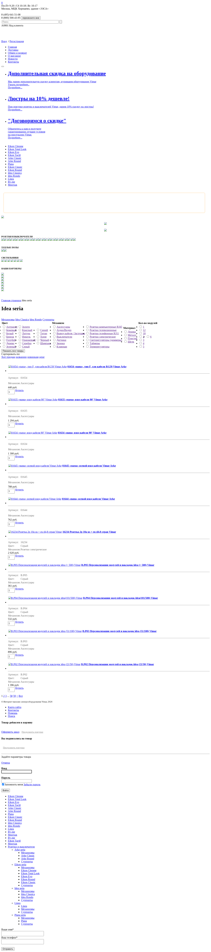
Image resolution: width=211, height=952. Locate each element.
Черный (44, 340)
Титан (43, 333)
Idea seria (19, 888)
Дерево (10, 343)
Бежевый (11, 330)
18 (144, 333)
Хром (43, 336)
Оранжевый (29, 340)
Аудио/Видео (64, 330)
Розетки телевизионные (103, 330)
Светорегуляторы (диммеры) (106, 340)
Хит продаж (8, 357)
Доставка (13, 49)
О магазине (14, 55)
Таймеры (95, 343)
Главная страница (11, 300)
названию (21, 357)
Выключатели (64, 336)
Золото (26, 326)
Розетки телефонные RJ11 (104, 333)
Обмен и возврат (17, 52)
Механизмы (8, 319)
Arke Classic (14, 158)
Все (21, 696)
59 (14, 696)
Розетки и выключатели (21, 846)
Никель (26, 336)
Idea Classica (15, 173)
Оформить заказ (10, 731)
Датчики (61, 340)
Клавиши (62, 346)
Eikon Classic (15, 167)
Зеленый (11, 346)
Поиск (11, 716)
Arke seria (20, 849)
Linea (11, 178)
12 (144, 330)
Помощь (12, 713)
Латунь (26, 333)
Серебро (26, 343)
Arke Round (14, 161)
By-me (11, 181)
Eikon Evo (13, 152)
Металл (132, 335)
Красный (27, 330)
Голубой (11, 340)
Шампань (45, 343)
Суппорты (48, 319)
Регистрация (17, 41)
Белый (10, 333)
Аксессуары (63, 326)
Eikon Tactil (14, 155)
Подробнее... (15, 87)
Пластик (132, 338)
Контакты (13, 61)
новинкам (33, 357)
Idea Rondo (14, 176)
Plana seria (20, 915)
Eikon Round (15, 170)
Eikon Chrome (15, 146)
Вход (4, 41)
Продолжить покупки (32, 732)
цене (42, 357)
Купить (19, 390)
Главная (12, 47)
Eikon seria (20, 864)
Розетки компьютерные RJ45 (106, 326)
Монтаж (12, 184)
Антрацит (11, 326)
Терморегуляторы (99, 346)
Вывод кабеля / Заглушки (71, 333)
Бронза (10, 336)
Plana (11, 164)
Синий (44, 330)
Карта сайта (14, 707)
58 (11, 696)
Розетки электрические (103, 336)
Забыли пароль (32, 784)
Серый (26, 346)
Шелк (131, 341)
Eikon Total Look (17, 149)
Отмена (5, 762)
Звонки (61, 343)
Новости (13, 58)
